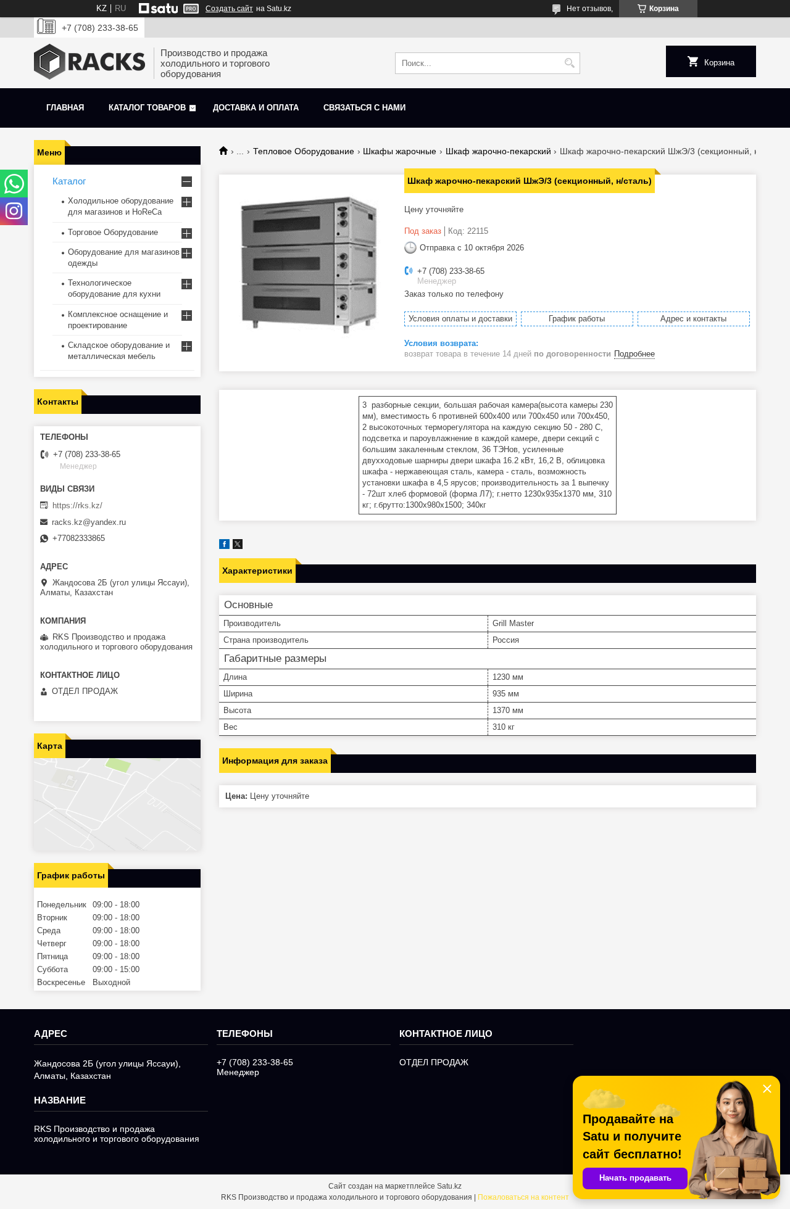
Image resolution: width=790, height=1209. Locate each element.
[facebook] (224, 546)
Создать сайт (229, 8)
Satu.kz (449, 1186)
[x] (238, 546)
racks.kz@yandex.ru (89, 522)
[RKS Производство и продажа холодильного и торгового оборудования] (89, 63)
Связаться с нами (364, 107)
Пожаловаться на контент (523, 1197)
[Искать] (569, 63)
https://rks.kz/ (77, 505)
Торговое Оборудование (113, 232)
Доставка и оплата (256, 107)
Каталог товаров (147, 107)
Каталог (69, 181)
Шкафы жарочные (399, 151)
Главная (65, 107)
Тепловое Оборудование (303, 151)
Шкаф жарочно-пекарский (498, 151)
